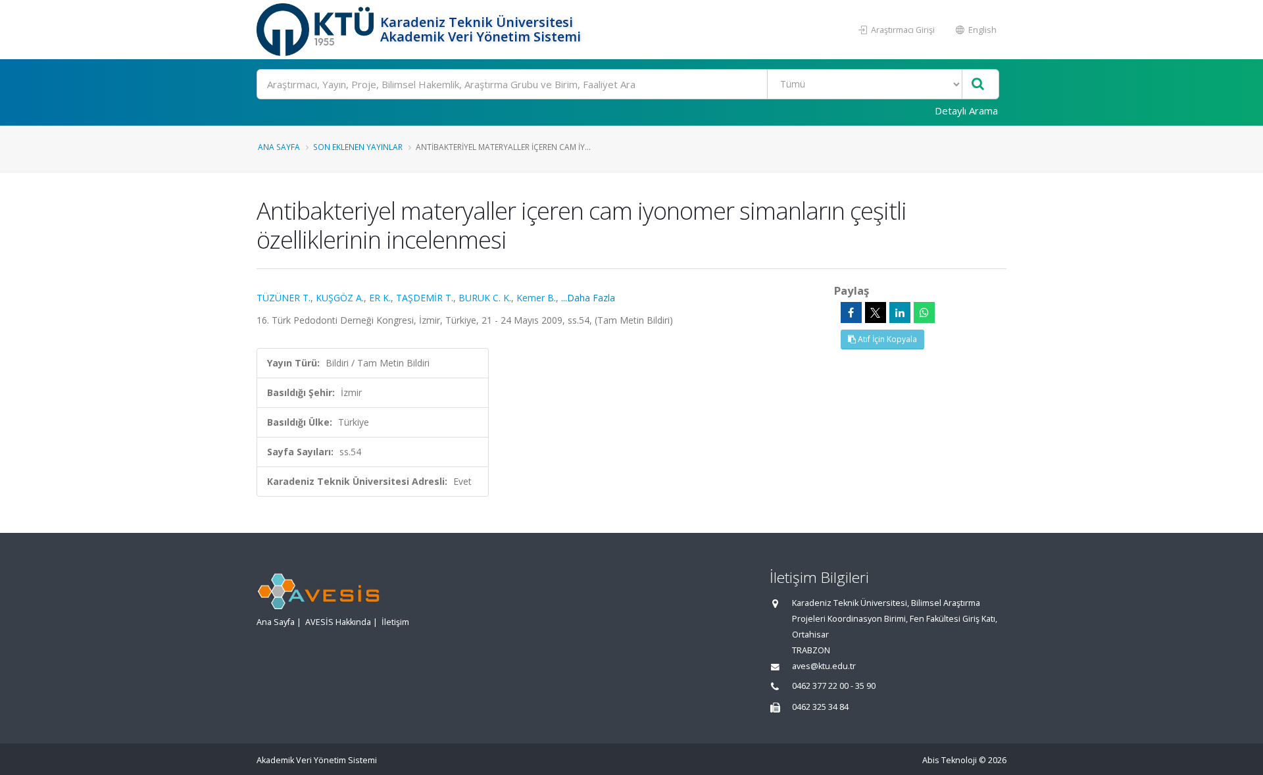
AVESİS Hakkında (338, 622)
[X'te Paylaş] (875, 312)
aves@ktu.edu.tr (824, 666)
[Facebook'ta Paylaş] (851, 312)
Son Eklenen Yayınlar (358, 146)
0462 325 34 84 (820, 706)
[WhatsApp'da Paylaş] (924, 312)
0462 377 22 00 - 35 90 (834, 685)
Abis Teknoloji (949, 760)
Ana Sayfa (279, 146)
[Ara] (978, 84)
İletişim (395, 622)
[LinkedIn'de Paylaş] (899, 312)
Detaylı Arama (966, 110)
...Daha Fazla (588, 297)
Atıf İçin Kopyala (886, 339)
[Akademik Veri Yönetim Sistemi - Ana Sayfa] (317, 29)
